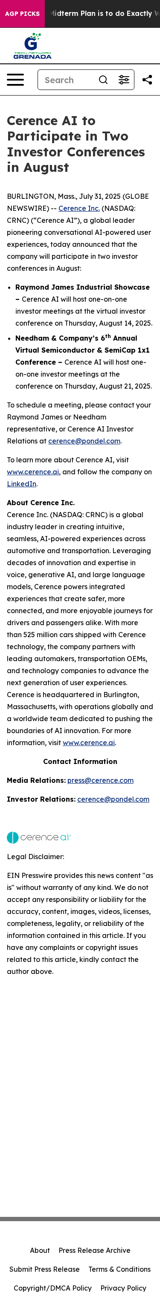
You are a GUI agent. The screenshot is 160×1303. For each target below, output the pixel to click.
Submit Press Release (44, 1269)
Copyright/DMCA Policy (53, 1288)
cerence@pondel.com (84, 441)
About (40, 1250)
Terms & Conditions (119, 1269)
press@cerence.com (100, 780)
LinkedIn (21, 483)
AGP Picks (22, 14)
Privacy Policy (123, 1288)
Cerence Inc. (79, 208)
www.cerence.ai (33, 471)
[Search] (103, 80)
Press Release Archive (94, 1250)
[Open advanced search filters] (123, 80)
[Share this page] (147, 79)
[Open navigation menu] (15, 79)
